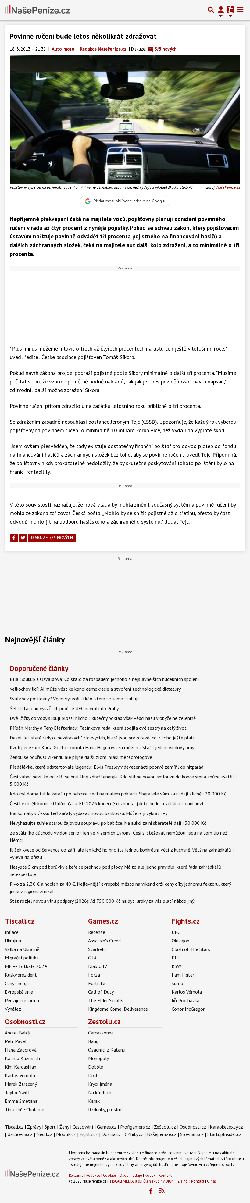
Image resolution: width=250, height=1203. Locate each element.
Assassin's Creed (104, 941)
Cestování (83, 1127)
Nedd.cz (44, 1134)
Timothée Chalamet (25, 1109)
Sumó (177, 983)
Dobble (95, 1067)
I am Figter (183, 975)
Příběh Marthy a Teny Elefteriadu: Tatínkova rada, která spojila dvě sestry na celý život (98, 728)
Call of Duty (101, 992)
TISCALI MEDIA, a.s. (125, 1181)
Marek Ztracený (21, 1084)
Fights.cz (186, 921)
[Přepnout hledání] (211, 9)
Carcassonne (101, 1033)
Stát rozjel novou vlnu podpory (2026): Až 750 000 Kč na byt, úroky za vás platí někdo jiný (102, 901)
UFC (176, 932)
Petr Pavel (16, 1041)
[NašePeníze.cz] (37, 9)
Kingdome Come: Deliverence (118, 1009)
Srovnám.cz (192, 1134)
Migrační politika (22, 958)
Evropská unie (19, 992)
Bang (93, 1041)
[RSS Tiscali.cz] (161, 1191)
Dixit (93, 1075)
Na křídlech (99, 1092)
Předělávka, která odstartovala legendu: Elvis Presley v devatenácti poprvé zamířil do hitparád (106, 767)
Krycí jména (100, 1084)
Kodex (151, 1175)
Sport (50, 1127)
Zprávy (34, 1127)
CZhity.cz (134, 1134)
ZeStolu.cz (165, 1127)
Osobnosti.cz (25, 1021)
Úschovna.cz (20, 1134)
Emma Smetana (21, 1101)
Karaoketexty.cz (226, 1127)
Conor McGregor (188, 1009)
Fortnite (96, 983)
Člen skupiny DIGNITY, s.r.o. (165, 1181)
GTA (92, 958)
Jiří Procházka (185, 1000)
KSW (176, 966)
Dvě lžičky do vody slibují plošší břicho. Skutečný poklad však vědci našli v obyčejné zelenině (103, 718)
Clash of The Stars (191, 949)
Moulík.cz (66, 1134)
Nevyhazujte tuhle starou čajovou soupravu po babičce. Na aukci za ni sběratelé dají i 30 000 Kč (108, 823)
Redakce (93, 1175)
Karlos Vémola (187, 992)
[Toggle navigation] (240, 9)
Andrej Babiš (17, 1033)
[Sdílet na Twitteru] (23, 538)
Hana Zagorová (21, 1050)
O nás (212, 1181)
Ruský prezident (21, 975)
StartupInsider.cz (224, 1134)
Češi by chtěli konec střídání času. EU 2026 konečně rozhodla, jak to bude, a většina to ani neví (106, 803)
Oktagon (180, 941)
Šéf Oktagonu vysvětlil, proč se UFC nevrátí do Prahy (64, 708)
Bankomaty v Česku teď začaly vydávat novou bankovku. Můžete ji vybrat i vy (88, 813)
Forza (94, 975)
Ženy (64, 1127)
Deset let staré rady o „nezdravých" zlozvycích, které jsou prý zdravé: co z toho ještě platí (102, 738)
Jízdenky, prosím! (105, 1109)
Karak (94, 1101)
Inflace (12, 932)
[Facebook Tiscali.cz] (150, 1191)
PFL (176, 958)
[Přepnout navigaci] (221, 9)
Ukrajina (13, 941)
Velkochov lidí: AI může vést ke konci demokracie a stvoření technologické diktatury (95, 689)
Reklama (76, 1175)
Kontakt (165, 1175)
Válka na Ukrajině (22, 949)
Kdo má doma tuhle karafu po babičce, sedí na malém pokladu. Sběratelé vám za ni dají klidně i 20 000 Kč (118, 794)
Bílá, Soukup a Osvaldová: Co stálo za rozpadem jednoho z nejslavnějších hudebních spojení (104, 679)
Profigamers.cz (135, 1127)
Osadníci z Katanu (106, 1050)
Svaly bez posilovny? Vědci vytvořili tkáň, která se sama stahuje (75, 699)
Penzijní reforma (22, 1000)
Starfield (97, 949)
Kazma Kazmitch (22, 1058)
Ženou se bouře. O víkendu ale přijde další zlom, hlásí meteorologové (81, 757)
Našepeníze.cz (162, 1134)
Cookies (110, 1175)
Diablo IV (97, 966)
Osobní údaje (131, 1175)
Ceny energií (17, 983)
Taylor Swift (17, 1092)
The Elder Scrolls (105, 1000)
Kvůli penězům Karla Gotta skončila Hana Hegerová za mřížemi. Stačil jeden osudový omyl (103, 747)
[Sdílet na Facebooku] (14, 538)
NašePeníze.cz (228, 187)
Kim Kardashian (20, 1067)
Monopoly (98, 1058)
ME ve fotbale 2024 (26, 966)
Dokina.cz (111, 1134)
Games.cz (103, 921)
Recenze (96, 932)
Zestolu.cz (104, 1021)
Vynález (13, 1009)
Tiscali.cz (19, 921)
